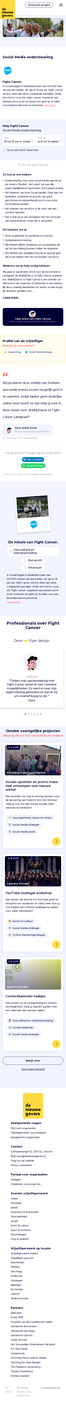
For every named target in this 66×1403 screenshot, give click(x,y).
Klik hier (44, 165)
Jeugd (14, 1221)
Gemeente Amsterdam (24, 1326)
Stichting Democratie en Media (28, 1358)
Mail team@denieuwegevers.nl (28, 1156)
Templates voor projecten (26, 1184)
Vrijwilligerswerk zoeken (24, 1253)
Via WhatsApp (35, 465)
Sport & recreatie (21, 1230)
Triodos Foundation (22, 1371)
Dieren (14, 1208)
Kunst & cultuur (20, 1225)
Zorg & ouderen (20, 1239)
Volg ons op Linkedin (22, 1161)
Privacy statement (21, 1165)
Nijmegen (16, 1285)
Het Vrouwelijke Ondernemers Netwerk (33, 1344)
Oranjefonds (18, 1353)
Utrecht (15, 1294)
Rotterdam (17, 1289)
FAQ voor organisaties (23, 1128)
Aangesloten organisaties (25, 1137)
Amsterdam (17, 1262)
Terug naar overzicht (33, 1069)
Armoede (16, 1203)
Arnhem (15, 1267)
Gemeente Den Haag (23, 1331)
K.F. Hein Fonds (19, 1349)
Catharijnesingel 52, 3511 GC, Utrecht (31, 1152)
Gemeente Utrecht (21, 1335)
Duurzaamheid (19, 1216)
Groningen (17, 1280)
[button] (61, 678)
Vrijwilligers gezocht (22, 1258)
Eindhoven (17, 1276)
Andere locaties (20, 1298)
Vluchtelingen (18, 1235)
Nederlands (53, 1388)
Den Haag (16, 1271)
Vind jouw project (39, 4)
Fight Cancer (22, 474)
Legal (43, 1388)
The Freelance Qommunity (26, 1367)
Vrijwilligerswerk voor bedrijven (28, 1133)
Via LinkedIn (35, 459)
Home (5, 474)
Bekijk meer (33, 1060)
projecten (12, 474)
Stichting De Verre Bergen (25, 1362)
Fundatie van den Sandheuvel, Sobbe (31, 1322)
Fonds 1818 (17, 1317)
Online (14, 1199)
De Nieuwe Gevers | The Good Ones (24, 1392)
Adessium (16, 1313)
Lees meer (13, 602)
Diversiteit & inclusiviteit (25, 1212)
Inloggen (16, 1179)
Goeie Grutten (19, 1340)
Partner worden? (20, 1376)
